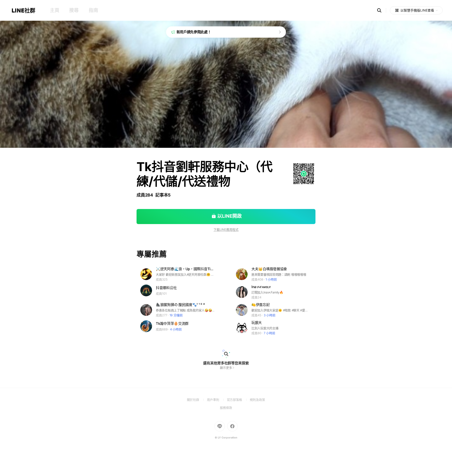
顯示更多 (226, 368)
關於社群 (197, 400)
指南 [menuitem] (93, 10)
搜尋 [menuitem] (73, 10)
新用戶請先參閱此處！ (194, 32)
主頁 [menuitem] (54, 10)
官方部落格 (238, 400)
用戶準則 (217, 400)
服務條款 (226, 408)
